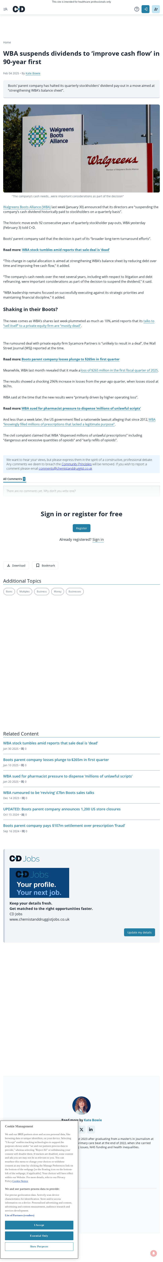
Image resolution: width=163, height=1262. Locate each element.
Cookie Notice (20, 1181)
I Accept (39, 1225)
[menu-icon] (5, 9)
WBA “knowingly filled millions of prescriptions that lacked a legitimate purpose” (79, 421)
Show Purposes (39, 1246)
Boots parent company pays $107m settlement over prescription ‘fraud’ (64, 825)
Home (7, 42)
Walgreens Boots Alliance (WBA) (27, 207)
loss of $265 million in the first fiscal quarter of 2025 (119, 370)
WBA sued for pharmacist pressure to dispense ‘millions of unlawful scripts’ (67, 776)
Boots (9, 591)
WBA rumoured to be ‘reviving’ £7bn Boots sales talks (48, 792)
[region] (39, 1189)
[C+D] (19, 9)
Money (57, 591)
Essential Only (39, 1235)
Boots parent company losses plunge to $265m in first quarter (56, 759)
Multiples (24, 591)
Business (42, 591)
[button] (136, 9)
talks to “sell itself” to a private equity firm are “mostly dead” (78, 323)
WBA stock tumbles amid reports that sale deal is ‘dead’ (50, 743)
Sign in (98, 539)
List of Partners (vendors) (19, 1215)
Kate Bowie (33, 73)
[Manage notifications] (153, 1253)
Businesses (75, 591)
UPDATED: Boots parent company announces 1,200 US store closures (62, 809)
